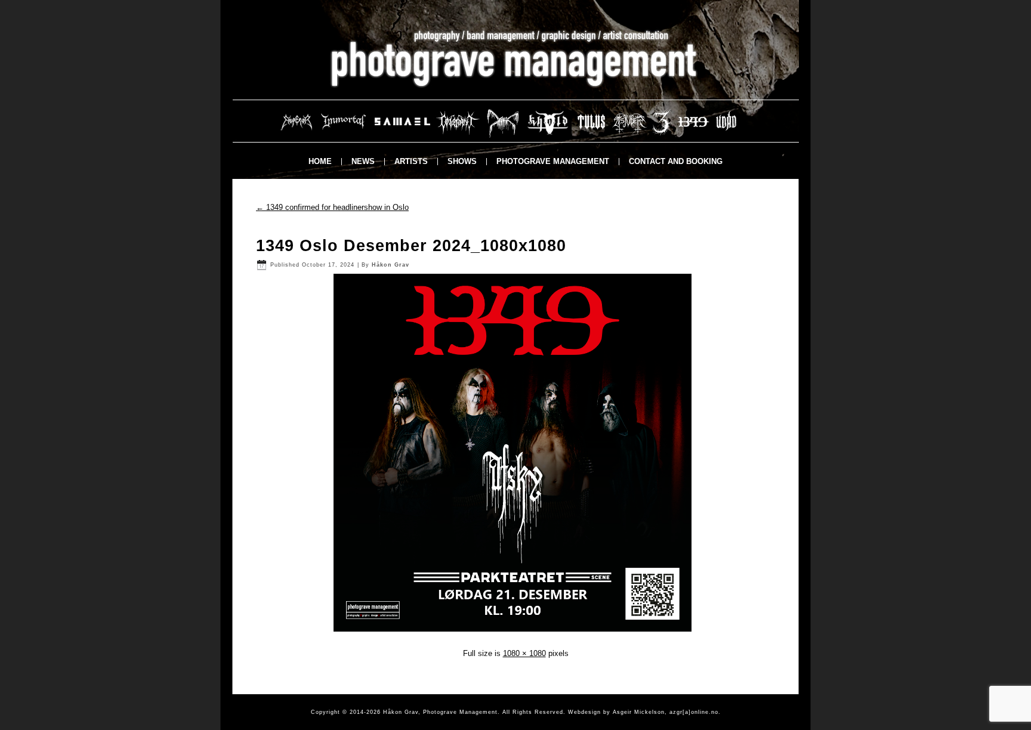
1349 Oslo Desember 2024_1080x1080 (411, 246)
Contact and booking (676, 161)
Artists (411, 161)
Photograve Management (552, 161)
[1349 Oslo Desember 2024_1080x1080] (515, 634)
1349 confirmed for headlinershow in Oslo (332, 207)
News (363, 161)
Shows (462, 161)
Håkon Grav (390, 265)
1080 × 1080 (524, 653)
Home (320, 161)
